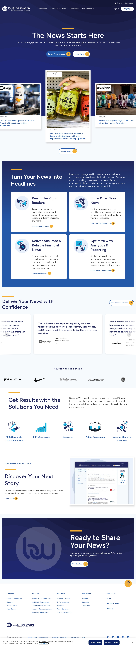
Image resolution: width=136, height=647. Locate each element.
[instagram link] (128, 637)
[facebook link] (123, 637)
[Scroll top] (128, 583)
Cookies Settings (95, 642)
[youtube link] (118, 637)
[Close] (132, 643)
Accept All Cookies (111, 642)
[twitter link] (107, 637)
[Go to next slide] (129, 335)
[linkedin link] (113, 637)
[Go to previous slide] (7, 335)
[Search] (116, 3)
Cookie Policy (43, 643)
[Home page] (16, 8)
